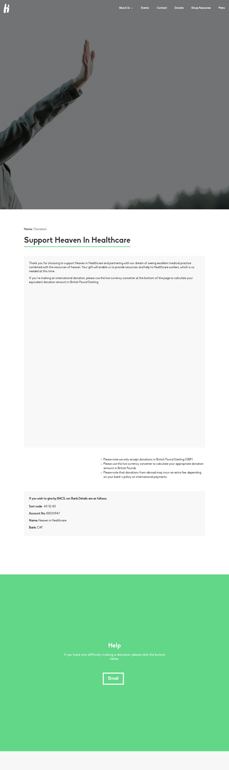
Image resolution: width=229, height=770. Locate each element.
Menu (221, 8)
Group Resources (201, 8)
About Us (124, 8)
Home (28, 229)
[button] (218, 760)
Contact (162, 8)
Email (113, 678)
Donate (179, 8)
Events (145, 8)
